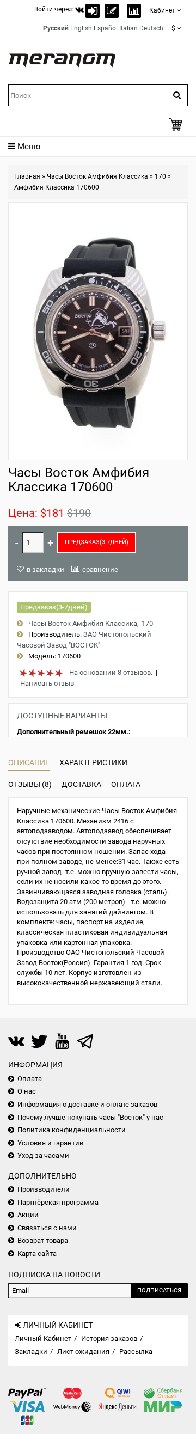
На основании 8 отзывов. (110, 672)
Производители (43, 1189)
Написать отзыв (47, 683)
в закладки (45, 569)
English (81, 28)
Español (106, 28)
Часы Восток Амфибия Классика (97, 176)
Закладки (31, 1351)
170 (160, 176)
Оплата (125, 784)
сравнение (100, 569)
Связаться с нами (47, 1228)
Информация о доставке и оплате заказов (87, 1104)
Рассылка (135, 1351)
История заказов (109, 1338)
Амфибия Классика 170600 (56, 187)
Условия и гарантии (50, 1143)
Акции (28, 1215)
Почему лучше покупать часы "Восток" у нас (90, 1117)
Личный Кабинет (43, 1338)
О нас (26, 1091)
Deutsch (151, 28)
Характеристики (93, 762)
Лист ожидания (83, 1351)
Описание (29, 762)
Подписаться (159, 1290)
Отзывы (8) (30, 784)
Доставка (81, 784)
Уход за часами (43, 1155)
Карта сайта (37, 1253)
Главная (27, 176)
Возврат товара (42, 1240)
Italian (128, 28)
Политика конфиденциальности (71, 1130)
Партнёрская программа (58, 1202)
